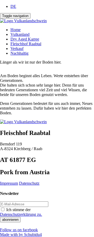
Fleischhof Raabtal (25, 44)
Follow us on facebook (19, 230)
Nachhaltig (19, 53)
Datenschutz (29, 183)
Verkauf (17, 48)
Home (15, 29)
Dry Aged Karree (24, 39)
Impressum (9, 183)
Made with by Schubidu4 (21, 234)
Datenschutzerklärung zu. (21, 214)
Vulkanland (20, 34)
